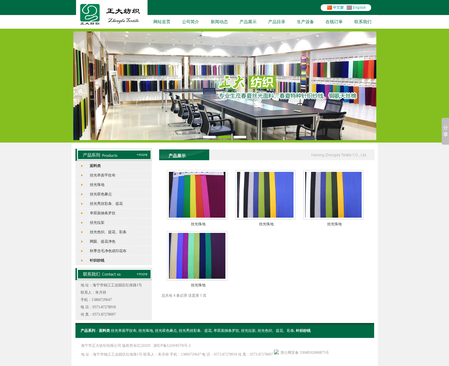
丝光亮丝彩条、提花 (106, 203)
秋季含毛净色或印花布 (108, 251)
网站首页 (161, 22)
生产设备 (305, 22)
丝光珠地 (97, 185)
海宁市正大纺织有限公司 (101, 345)
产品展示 (248, 22)
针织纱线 (97, 260)
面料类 (95, 166)
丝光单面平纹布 (102, 175)
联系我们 (362, 22)
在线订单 (334, 22)
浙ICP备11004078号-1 (172, 345)
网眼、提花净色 (102, 241)
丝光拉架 (97, 222)
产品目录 (276, 22)
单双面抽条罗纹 (102, 213)
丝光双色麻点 (101, 194)
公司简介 (190, 22)
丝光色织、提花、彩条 (108, 232)
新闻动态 (219, 22)
